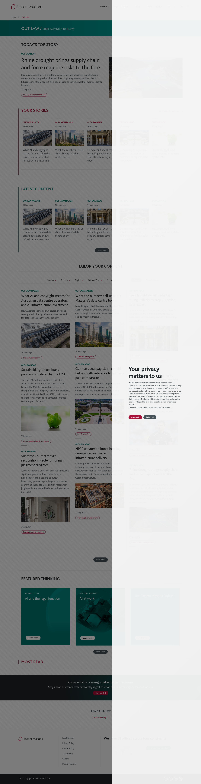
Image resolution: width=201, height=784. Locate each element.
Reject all (150, 417)
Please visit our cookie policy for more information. (149, 407)
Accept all (135, 417)
